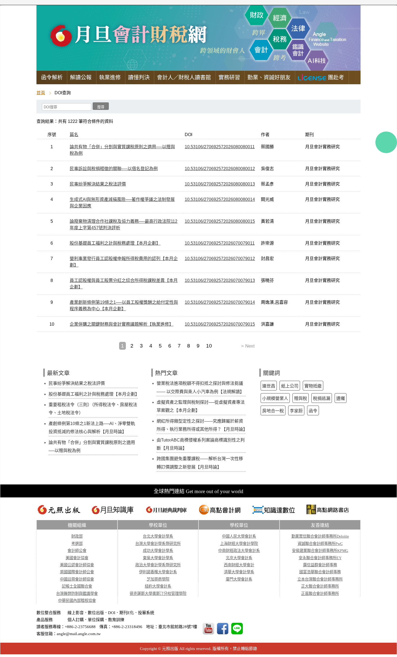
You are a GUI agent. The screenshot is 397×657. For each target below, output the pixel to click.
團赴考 (335, 77)
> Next (248, 346)
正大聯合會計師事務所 (320, 586)
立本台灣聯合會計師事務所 (320, 579)
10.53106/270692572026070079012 (220, 258)
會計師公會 (77, 550)
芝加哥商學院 (158, 579)
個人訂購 (76, 620)
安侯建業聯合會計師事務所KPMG (320, 550)
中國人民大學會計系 (239, 536)
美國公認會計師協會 (77, 565)
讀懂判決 (139, 77)
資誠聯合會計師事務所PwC (320, 543)
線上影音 (76, 613)
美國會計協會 (77, 558)
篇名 (74, 134)
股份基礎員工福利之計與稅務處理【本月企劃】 (115, 243)
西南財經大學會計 (239, 565)
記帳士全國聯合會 (77, 586)
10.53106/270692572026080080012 (220, 168)
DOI (111, 613)
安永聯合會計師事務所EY (320, 558)
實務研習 (229, 77)
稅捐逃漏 (321, 398)
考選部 (77, 543)
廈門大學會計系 (239, 579)
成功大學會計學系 (158, 550)
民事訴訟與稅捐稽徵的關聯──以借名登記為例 (114, 168)
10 (209, 346)
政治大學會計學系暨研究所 (158, 565)
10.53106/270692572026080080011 (220, 146)
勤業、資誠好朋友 (269, 77)
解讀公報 (81, 77)
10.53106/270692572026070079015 (220, 324)
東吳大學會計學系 (158, 558)
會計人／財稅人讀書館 (184, 77)
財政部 (77, 536)
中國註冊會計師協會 (77, 579)
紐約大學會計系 (158, 586)
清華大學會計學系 (239, 572)
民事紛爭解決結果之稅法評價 (98, 184)
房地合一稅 (273, 411)
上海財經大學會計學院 (239, 543)
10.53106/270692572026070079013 (220, 280)
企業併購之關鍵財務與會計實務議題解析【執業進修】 (121, 324)
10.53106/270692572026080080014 (220, 199)
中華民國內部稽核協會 (77, 600)
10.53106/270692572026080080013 (220, 184)
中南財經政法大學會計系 (239, 550)
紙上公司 (289, 386)
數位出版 (96, 613)
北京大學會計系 (239, 558)
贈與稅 (300, 398)
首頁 (40, 92)
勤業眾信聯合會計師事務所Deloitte (320, 536)
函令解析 (52, 77)
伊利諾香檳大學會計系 (158, 572)
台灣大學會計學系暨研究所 (158, 543)
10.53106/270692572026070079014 (220, 302)
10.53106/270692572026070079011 (220, 243)
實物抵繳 (313, 386)
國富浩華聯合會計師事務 (320, 572)
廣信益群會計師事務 (320, 565)
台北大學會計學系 (158, 536)
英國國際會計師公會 (77, 572)
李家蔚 (296, 411)
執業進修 (110, 77)
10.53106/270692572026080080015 (220, 221)
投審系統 (146, 613)
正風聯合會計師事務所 (320, 593)
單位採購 (96, 620)
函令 (313, 411)
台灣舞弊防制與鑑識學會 (77, 593)
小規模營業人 (275, 398)
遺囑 (340, 398)
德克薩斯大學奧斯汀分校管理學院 (158, 593)
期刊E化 (126, 613)
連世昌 (268, 386)
